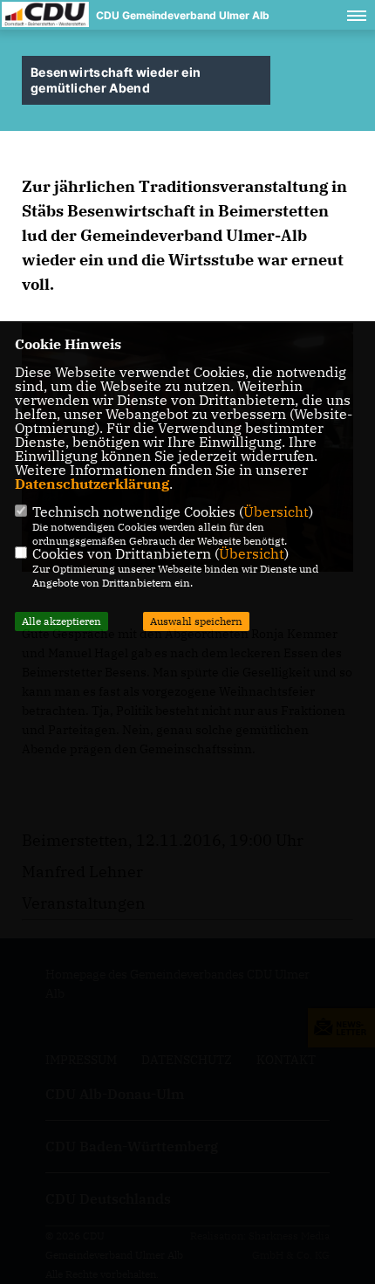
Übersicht (276, 511)
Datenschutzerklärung (92, 483)
